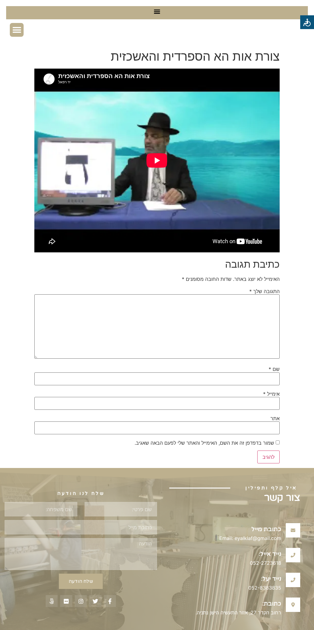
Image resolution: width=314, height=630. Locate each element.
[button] (157, 11)
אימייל (271, 393)
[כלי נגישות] (307, 22)
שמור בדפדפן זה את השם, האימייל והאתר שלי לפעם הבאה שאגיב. (204, 442)
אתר (275, 418)
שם (274, 369)
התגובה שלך (264, 291)
